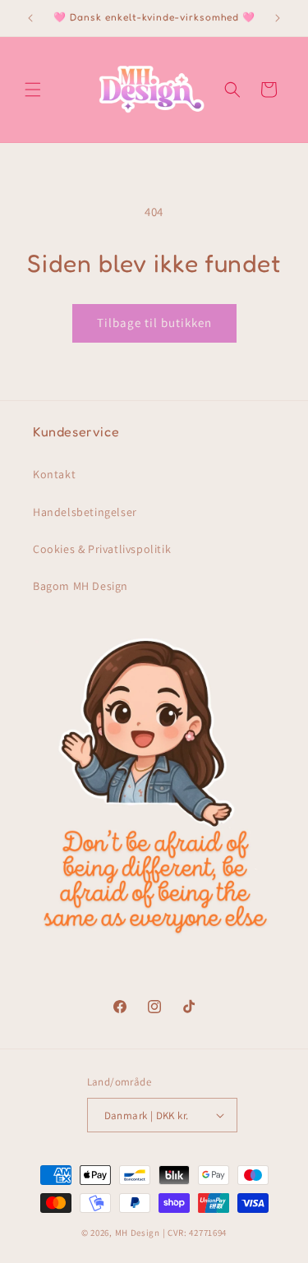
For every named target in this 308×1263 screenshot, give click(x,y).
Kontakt (54, 474)
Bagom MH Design (80, 585)
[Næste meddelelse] (278, 18)
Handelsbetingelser (85, 512)
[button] (33, 89)
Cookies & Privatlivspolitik (102, 549)
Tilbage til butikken (154, 322)
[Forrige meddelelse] (30, 18)
